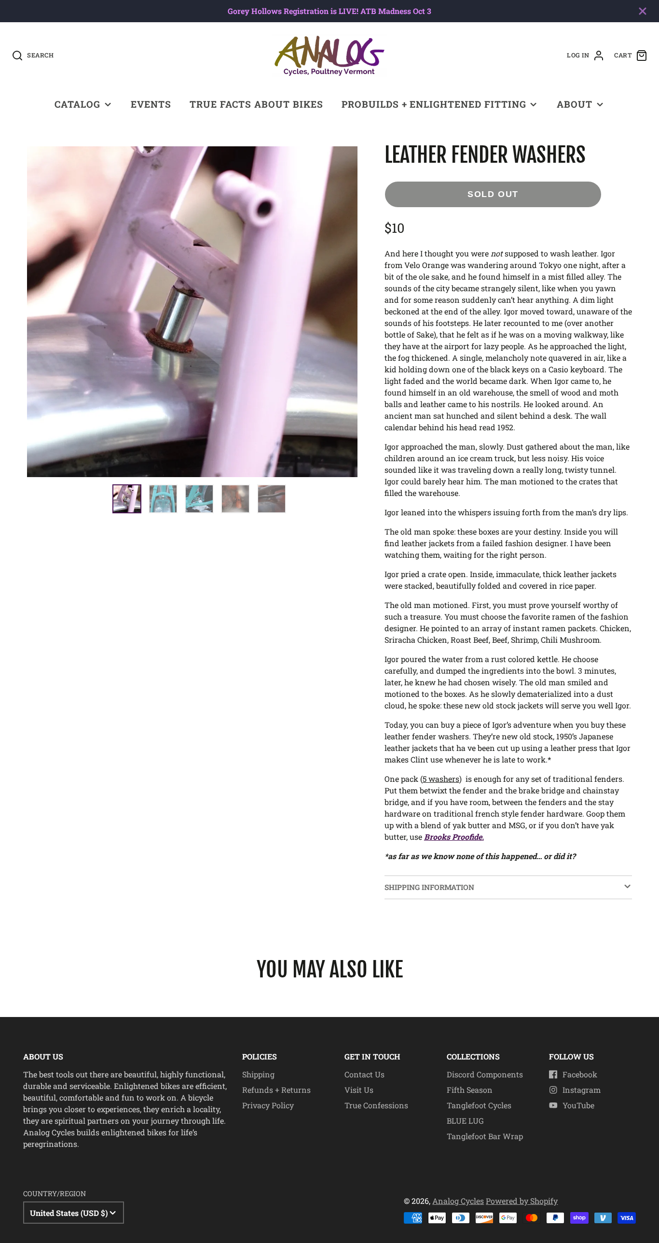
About (574, 104)
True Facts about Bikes (256, 104)
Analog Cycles (458, 1201)
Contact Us (364, 1074)
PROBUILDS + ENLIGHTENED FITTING (434, 104)
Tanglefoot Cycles (479, 1105)
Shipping (258, 1074)
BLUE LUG (465, 1121)
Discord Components (485, 1074)
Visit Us (358, 1090)
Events (151, 104)
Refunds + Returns (276, 1090)
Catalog (77, 104)
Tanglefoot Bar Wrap (485, 1136)
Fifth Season (470, 1090)
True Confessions (376, 1105)
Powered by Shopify (522, 1201)
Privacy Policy (268, 1105)
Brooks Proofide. (454, 837)
